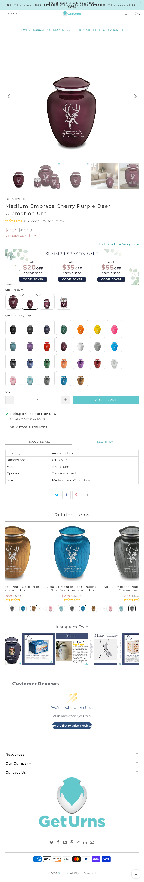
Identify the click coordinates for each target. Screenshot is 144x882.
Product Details (39, 441)
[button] (10, 649)
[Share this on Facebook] (66, 495)
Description (105, 441)
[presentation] (45, 608)
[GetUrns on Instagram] (78, 842)
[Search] (126, 13)
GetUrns (63, 873)
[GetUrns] (72, 13)
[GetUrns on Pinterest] (72, 842)
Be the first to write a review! (72, 725)
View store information (29, 427)
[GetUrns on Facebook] (58, 842)
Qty (7, 391)
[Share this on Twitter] (57, 495)
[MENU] (2, 13)
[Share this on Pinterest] (76, 495)
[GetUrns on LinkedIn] (85, 842)
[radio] (13, 302)
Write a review (53, 221)
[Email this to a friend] (86, 495)
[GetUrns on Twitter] (52, 842)
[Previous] (9, 96)
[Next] (135, 96)
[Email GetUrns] (92, 842)
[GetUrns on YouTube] (65, 842)
